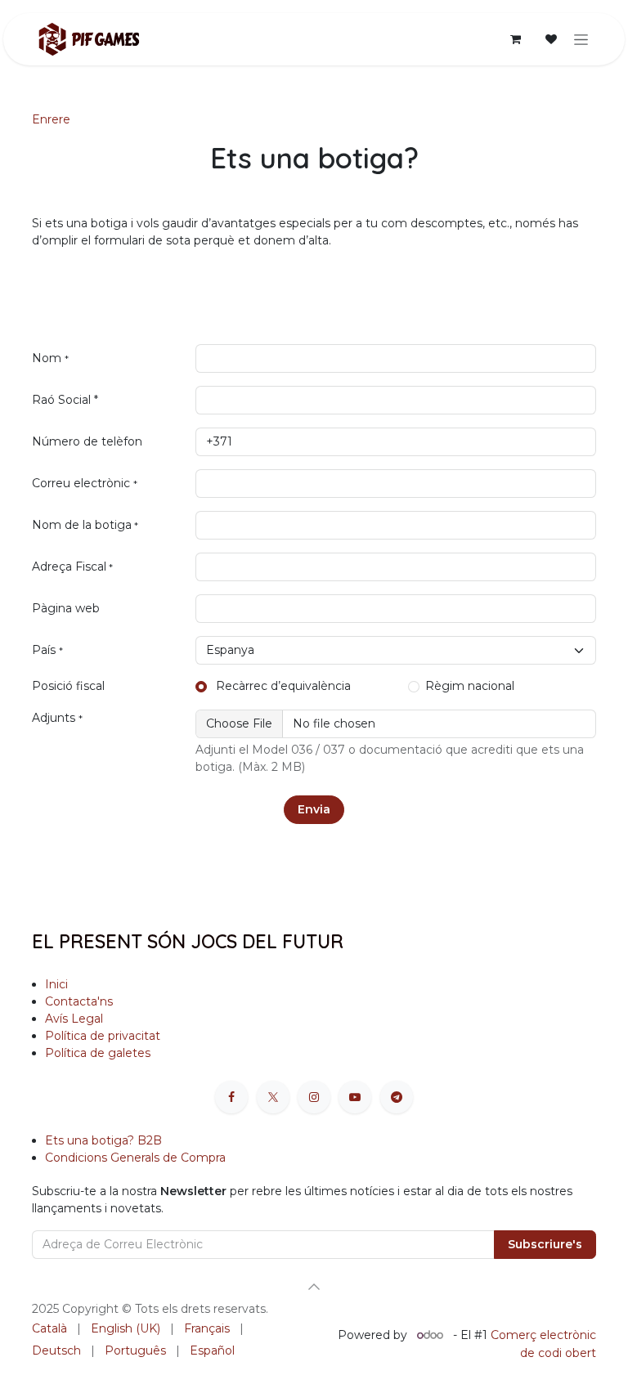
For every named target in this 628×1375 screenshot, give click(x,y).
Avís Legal (74, 1018)
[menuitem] (49, 1329)
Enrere (51, 119)
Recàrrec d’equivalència (282, 686)
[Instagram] (314, 1097)
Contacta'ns (79, 1001)
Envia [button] (314, 809)
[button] (314, 1286)
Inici (56, 984)
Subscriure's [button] (545, 1244)
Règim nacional (469, 686)
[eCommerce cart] (515, 39)
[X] (273, 1097)
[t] (396, 1097)
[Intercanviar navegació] (581, 39)
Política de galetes (97, 1053)
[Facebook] (231, 1097)
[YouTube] (355, 1097)
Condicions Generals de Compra (135, 1157)
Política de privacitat (102, 1035)
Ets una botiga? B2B (103, 1140)
